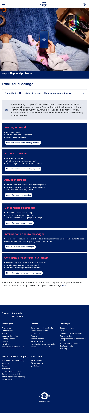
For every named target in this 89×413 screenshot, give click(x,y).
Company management (12, 371)
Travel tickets (7, 330)
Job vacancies (66, 336)
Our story (5, 366)
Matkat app (6, 333)
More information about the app (19, 223)
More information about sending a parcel (22, 143)
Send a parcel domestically (42, 328)
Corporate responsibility (11, 374)
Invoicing (63, 348)
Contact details (66, 346)
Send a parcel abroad (39, 330)
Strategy (5, 363)
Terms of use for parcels (41, 347)
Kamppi (5, 341)
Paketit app (35, 333)
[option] (44, 43)
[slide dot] (44, 78)
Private (5, 313)
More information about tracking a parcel (23, 169)
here (64, 285)
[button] (46, 93)
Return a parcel (37, 341)
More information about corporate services (23, 273)
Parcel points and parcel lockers (44, 344)
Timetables (6, 328)
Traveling (5, 344)
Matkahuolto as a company (13, 360)
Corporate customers (17, 314)
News (62, 330)
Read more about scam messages (20, 247)
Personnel (6, 368)
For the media (7, 379)
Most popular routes (10, 336)
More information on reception (18, 195)
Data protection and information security (73, 340)
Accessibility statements (70, 343)
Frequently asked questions (71, 333)
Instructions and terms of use (14, 347)
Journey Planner (8, 339)
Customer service (67, 328)
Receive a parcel (37, 339)
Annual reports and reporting (13, 376)
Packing (34, 336)
